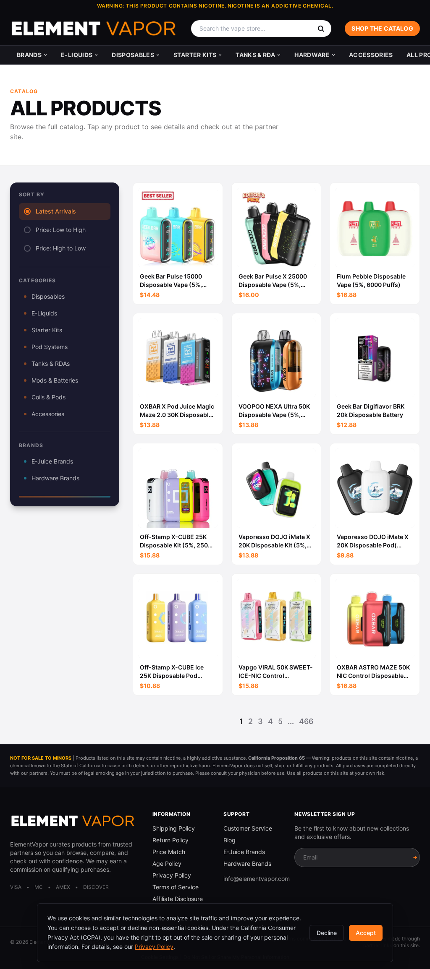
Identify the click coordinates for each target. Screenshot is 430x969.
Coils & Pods (48, 397)
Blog (229, 840)
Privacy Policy (171, 875)
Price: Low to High (61, 229)
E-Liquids (76, 54)
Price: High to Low (61, 248)
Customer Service (247, 828)
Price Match (168, 851)
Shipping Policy (173, 828)
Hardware (312, 54)
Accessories (371, 54)
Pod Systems (49, 346)
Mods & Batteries (54, 380)
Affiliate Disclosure (177, 898)
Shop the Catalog (382, 28)
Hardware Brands (55, 478)
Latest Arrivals (56, 211)
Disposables (133, 54)
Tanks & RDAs (50, 363)
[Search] (320, 28)
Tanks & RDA (255, 54)
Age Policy (166, 863)
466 (306, 721)
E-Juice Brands (52, 461)
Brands (29, 54)
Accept (366, 932)
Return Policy (170, 840)
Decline (327, 932)
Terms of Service (175, 887)
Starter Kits (194, 54)
